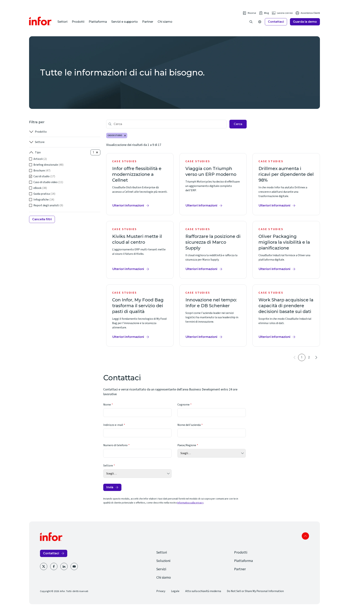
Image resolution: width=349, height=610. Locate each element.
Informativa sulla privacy (190, 503)
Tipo (38, 152)
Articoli (40, 159)
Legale (175, 591)
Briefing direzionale (48, 165)
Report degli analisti (48, 205)
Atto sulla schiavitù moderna (203, 591)
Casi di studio (44, 176)
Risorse (252, 13)
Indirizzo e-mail (113, 425)
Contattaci (276, 21)
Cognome (183, 405)
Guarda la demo (305, 21)
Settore (40, 142)
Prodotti (78, 21)
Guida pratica (44, 194)
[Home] (40, 21)
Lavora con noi (285, 13)
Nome (107, 405)
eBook (40, 188)
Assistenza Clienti (310, 13)
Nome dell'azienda (189, 425)
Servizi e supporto (124, 21)
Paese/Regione (186, 445)
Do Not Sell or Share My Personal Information (255, 591)
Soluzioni (163, 560)
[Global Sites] (259, 21)
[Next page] (316, 357)
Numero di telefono (115, 445)
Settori (62, 21)
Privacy (160, 591)
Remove (125, 135)
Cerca (238, 124)
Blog (266, 13)
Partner (147, 21)
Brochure (41, 171)
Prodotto (41, 132)
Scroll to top (305, 536)
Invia (109, 487)
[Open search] (251, 21)
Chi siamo (165, 21)
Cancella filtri (42, 219)
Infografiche (43, 200)
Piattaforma (98, 21)
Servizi (161, 569)
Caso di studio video (48, 182)
